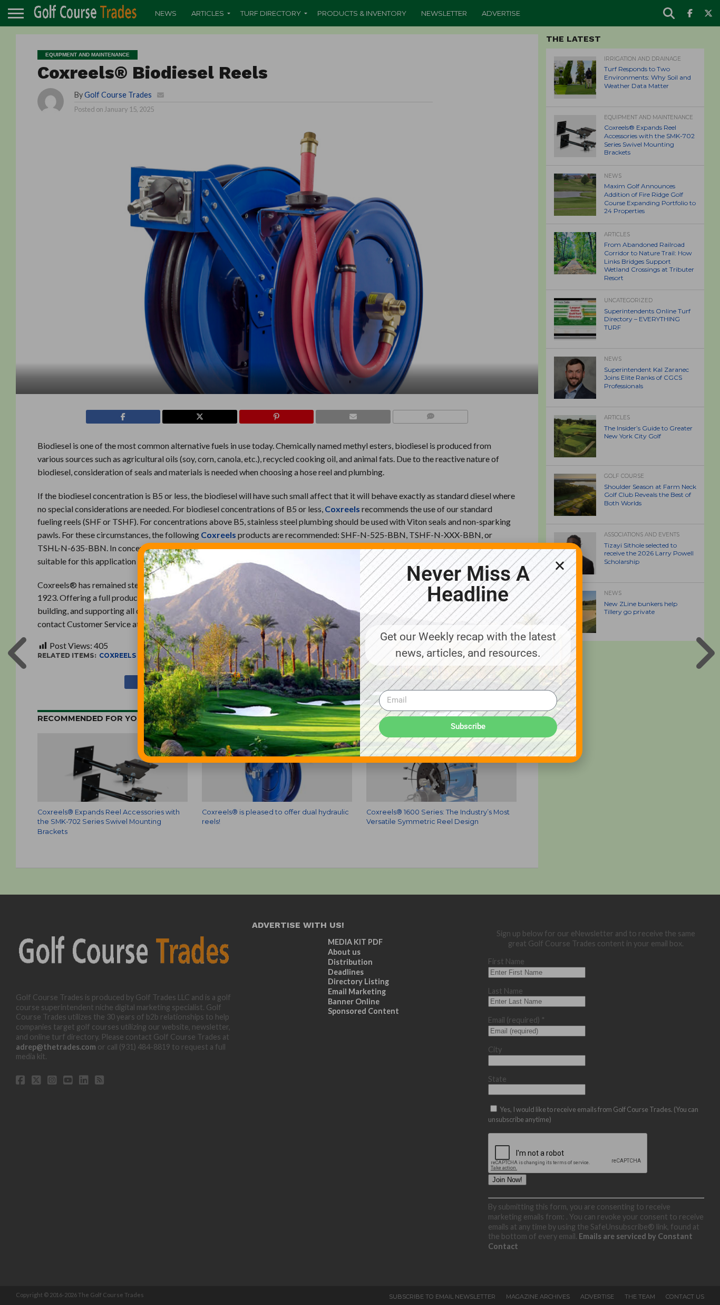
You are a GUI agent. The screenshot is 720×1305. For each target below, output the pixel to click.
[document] (360, 652)
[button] (560, 565)
